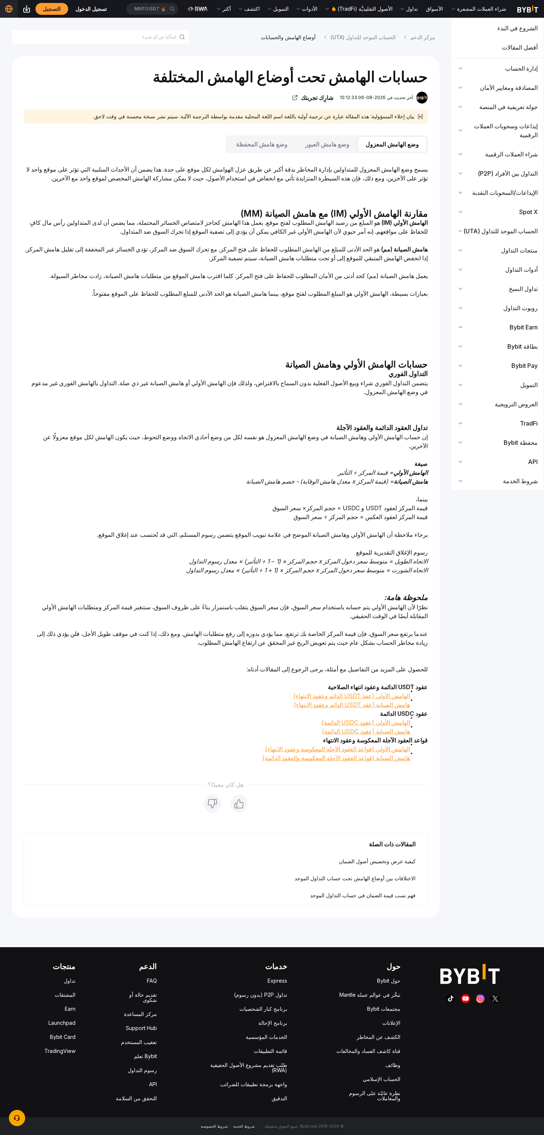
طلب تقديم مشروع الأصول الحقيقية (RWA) (248, 1067)
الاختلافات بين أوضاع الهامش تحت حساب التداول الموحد (355, 878)
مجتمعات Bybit (383, 1009)
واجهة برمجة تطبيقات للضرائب (253, 1084)
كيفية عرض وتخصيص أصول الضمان (377, 861)
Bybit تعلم (145, 1056)
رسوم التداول (142, 1070)
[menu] (497, 254)
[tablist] (226, 144)
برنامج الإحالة (272, 1023)
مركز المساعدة (140, 1014)
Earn (70, 1009)
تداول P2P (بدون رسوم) (260, 995)
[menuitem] (497, 28)
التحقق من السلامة (136, 1098)
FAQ (152, 981)
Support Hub (141, 1028)
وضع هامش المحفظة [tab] (262, 144)
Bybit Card (62, 1037)
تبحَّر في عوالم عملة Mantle (369, 995)
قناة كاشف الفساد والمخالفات (368, 1051)
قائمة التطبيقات (270, 1051)
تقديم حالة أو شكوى (143, 997)
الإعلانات (391, 1023)
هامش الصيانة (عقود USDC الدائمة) (366, 731)
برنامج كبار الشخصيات (263, 1009)
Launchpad (61, 1023)
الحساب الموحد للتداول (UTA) (363, 37)
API (153, 1084)
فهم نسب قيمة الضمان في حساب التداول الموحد (363, 895)
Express (277, 981)
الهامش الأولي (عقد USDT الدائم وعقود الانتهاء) (351, 695)
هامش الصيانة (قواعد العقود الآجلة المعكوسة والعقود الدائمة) (336, 758)
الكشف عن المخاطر (378, 1037)
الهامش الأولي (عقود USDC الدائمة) (366, 722)
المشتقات (65, 995)
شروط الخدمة (244, 1126)
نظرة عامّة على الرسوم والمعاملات (374, 1095)
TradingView (59, 1051)
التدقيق (279, 1098)
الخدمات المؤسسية (266, 1037)
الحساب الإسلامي (381, 1079)
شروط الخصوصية (214, 1126)
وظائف (392, 1065)
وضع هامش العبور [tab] (327, 144)
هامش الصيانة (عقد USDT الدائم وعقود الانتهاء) (352, 704)
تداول (69, 981)
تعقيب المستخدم (139, 1042)
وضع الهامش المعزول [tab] (392, 144)
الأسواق (434, 9)
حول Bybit (388, 981)
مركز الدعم (422, 37)
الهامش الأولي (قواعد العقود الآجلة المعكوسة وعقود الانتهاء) (337, 749)
